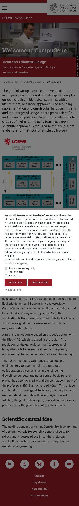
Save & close (40, 282)
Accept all (15, 282)
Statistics (14, 275)
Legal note (14, 289)
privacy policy (20, 263)
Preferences (15, 271)
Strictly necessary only (21, 268)
